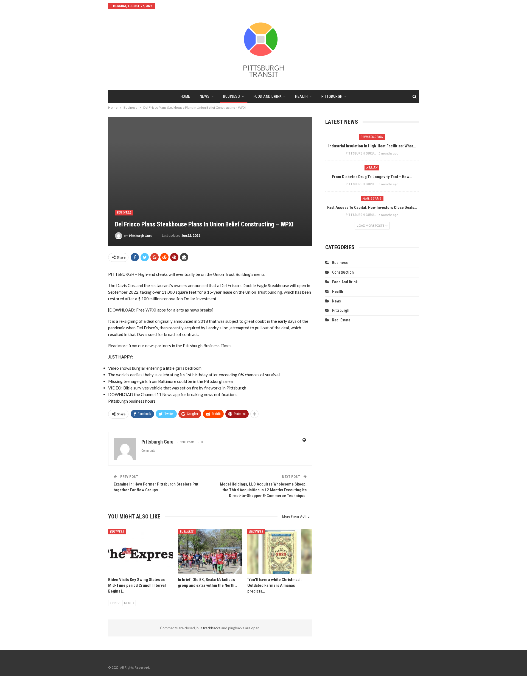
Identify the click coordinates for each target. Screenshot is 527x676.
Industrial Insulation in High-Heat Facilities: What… (372, 146)
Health (301, 96)
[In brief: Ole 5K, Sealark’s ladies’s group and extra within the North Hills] (210, 551)
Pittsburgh (332, 96)
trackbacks (211, 628)
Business (231, 96)
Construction (372, 137)
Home (185, 96)
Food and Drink (268, 96)
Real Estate (372, 198)
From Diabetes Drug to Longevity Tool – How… (372, 176)
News (205, 96)
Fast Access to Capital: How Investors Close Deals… (372, 207)
